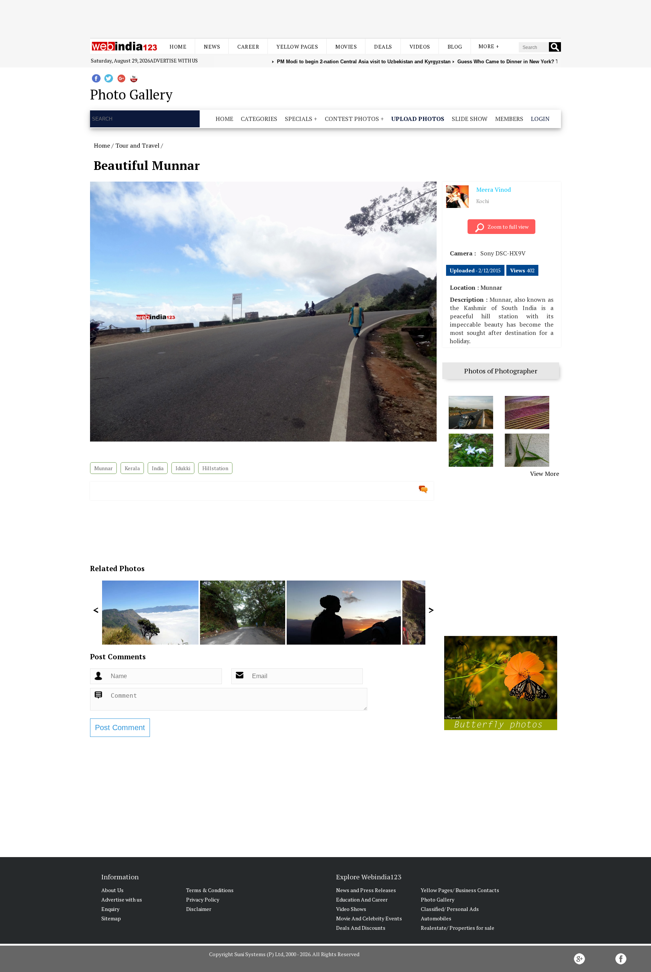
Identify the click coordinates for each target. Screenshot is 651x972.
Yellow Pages (297, 46)
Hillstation (215, 468)
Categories (259, 119)
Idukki (183, 468)
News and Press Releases (366, 890)
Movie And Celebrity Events (369, 918)
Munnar (103, 468)
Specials (298, 119)
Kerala (132, 468)
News (212, 46)
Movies (346, 46)
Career (248, 46)
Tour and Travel (137, 145)
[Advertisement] (325, 18)
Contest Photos (352, 119)
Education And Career (362, 899)
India (158, 468)
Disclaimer (198, 908)
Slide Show (469, 119)
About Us (112, 890)
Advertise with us (174, 60)
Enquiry (110, 908)
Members (509, 119)
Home (178, 46)
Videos (420, 46)
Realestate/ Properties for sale (457, 927)
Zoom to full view (508, 226)
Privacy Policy (202, 899)
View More (544, 473)
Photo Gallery (437, 899)
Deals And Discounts (360, 927)
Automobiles (436, 918)
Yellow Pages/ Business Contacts (460, 890)
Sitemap (111, 918)
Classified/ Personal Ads (450, 908)
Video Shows (351, 908)
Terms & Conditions (210, 890)
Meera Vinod (493, 189)
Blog (455, 46)
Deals (383, 46)
